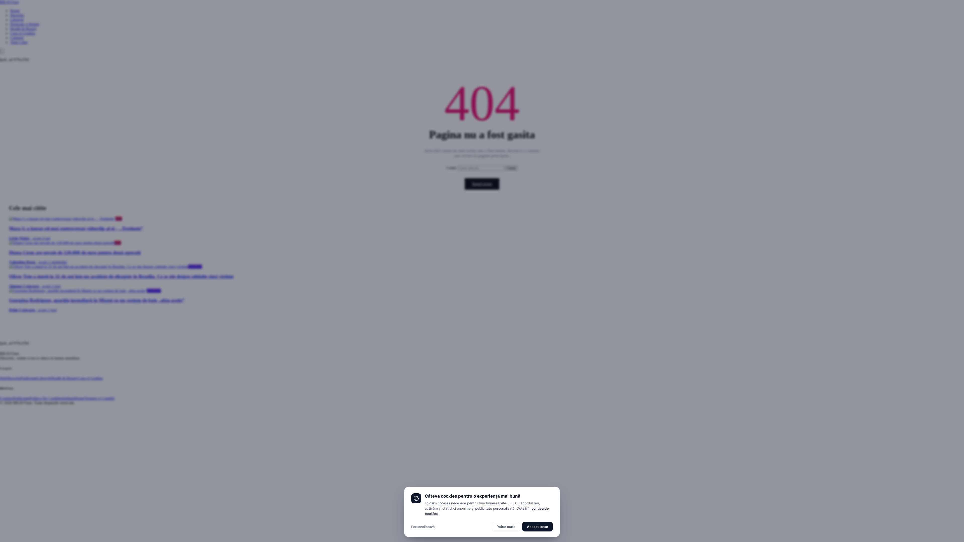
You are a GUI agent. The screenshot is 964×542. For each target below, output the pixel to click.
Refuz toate (506, 527)
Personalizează (423, 527)
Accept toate (537, 527)
